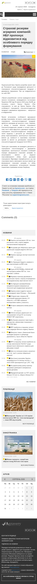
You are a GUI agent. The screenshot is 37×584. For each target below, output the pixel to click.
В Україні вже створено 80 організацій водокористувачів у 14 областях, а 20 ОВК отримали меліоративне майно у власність (18, 299)
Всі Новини (31, 382)
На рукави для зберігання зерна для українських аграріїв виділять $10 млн (21, 248)
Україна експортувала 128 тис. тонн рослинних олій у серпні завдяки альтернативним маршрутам (21, 242)
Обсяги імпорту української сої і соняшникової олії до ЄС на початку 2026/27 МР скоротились (19, 315)
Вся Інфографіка (27, 465)
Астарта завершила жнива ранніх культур (20, 306)
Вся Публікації (28, 424)
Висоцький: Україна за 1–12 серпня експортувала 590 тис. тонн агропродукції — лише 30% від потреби (18, 418)
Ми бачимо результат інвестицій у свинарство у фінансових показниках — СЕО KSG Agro (20, 322)
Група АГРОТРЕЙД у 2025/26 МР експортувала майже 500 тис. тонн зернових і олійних (20, 271)
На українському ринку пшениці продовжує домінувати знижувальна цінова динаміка (19, 368)
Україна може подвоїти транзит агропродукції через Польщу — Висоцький (21, 292)
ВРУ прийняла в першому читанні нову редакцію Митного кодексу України (20, 328)
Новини (5, 52)
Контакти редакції (9, 535)
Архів (6, 474)
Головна (4, 19)
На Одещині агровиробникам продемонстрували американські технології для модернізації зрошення (19, 286)
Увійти (19, 9)
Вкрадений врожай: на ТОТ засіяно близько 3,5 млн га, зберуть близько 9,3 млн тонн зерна (20, 375)
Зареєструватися (29, 9)
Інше (13, 52)
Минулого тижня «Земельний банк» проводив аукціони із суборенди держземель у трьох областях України (21, 334)
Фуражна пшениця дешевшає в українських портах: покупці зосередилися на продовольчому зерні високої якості (21, 278)
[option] (18, 66)
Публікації (9, 389)
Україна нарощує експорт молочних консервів (21, 256)
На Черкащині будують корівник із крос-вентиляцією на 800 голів (20, 263)
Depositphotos (14, 567)
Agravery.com (15, 570)
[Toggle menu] (34, 14)
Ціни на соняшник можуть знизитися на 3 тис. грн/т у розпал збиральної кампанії (21, 353)
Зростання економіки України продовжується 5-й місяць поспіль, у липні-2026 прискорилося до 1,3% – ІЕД (20, 360)
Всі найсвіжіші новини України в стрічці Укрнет (18, 577)
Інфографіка (10, 433)
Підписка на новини (10, 544)
